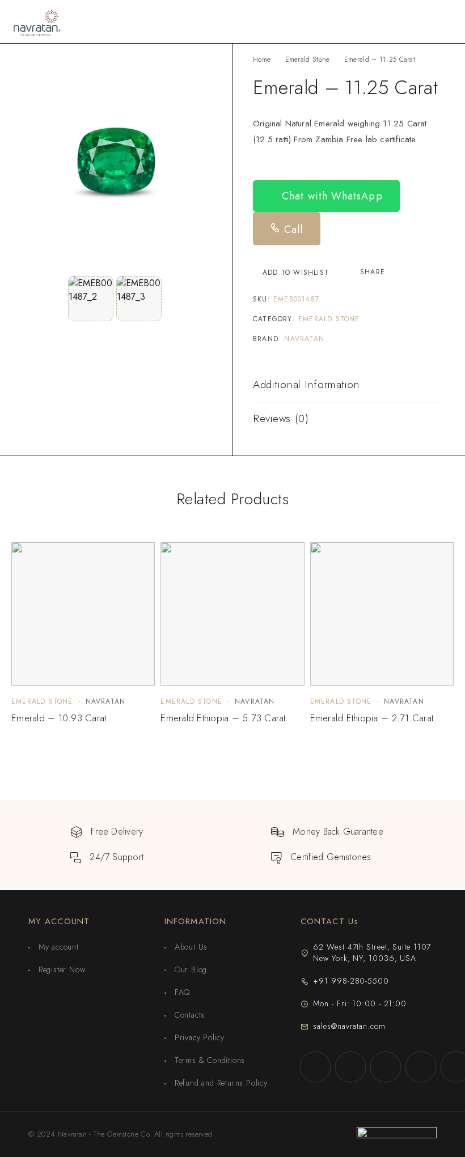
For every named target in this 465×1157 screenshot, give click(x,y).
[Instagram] (350, 1066)
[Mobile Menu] (443, 22)
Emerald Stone (307, 59)
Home (261, 59)
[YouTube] (420, 1066)
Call (292, 229)
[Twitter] (385, 1066)
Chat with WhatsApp (330, 196)
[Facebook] (315, 1066)
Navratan (304, 339)
